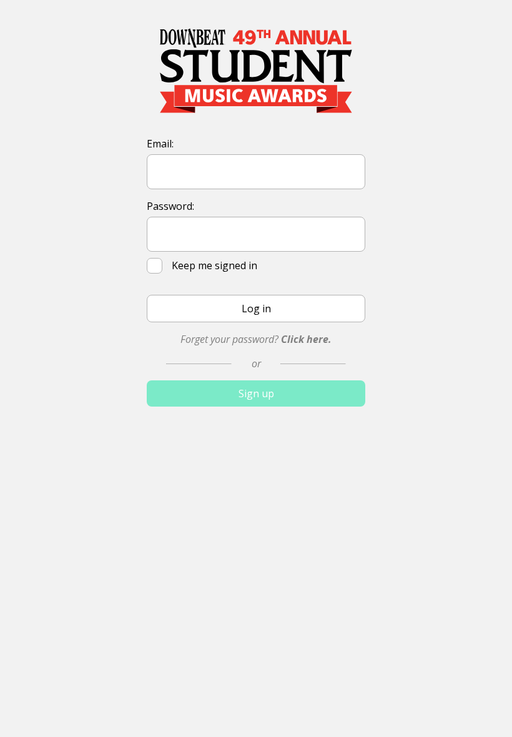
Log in (256, 308)
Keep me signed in (216, 265)
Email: (160, 144)
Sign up (256, 393)
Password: (170, 206)
